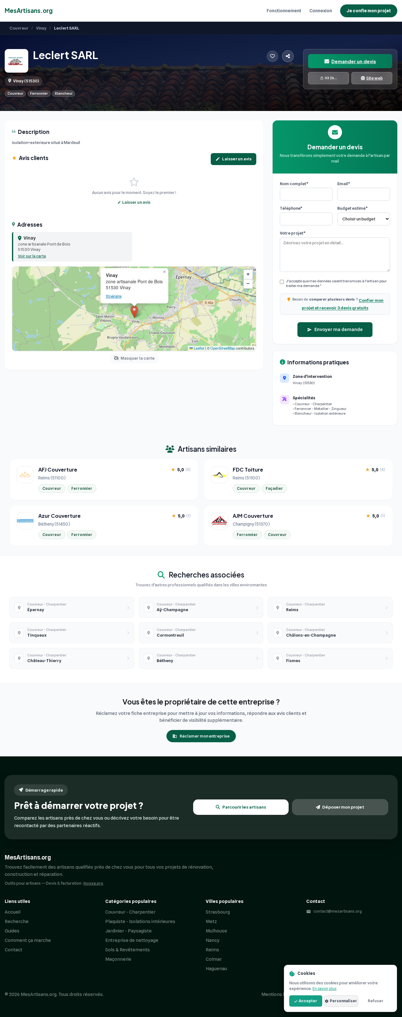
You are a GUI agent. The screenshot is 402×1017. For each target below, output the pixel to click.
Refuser (375, 1000)
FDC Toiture (248, 470)
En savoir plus (324, 988)
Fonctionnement (284, 10)
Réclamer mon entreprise (205, 735)
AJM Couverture (253, 516)
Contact (13, 950)
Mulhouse (216, 931)
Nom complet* (294, 183)
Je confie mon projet (368, 10)
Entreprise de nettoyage (131, 940)
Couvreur (19, 27)
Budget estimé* (352, 208)
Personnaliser (343, 1000)
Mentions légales (280, 994)
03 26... (331, 78)
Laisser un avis (237, 158)
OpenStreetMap (222, 348)
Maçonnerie (118, 959)
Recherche (17, 921)
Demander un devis (353, 61)
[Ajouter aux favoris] (273, 56)
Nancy (213, 940)
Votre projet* (293, 232)
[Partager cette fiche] (288, 56)
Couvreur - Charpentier (130, 912)
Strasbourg (218, 912)
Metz (211, 921)
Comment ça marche (28, 940)
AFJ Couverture (57, 470)
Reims (212, 950)
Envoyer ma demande (338, 329)
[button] (72, 247)
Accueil (12, 912)
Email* (343, 183)
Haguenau (216, 968)
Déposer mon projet (343, 807)
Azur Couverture (59, 516)
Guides (12, 931)
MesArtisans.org (29, 10)
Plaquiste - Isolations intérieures (140, 921)
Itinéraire (114, 296)
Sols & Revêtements (127, 950)
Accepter (308, 1000)
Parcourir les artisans (244, 807)
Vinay (41, 27)
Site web (374, 77)
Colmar (214, 959)
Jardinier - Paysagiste (128, 931)
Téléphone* (291, 208)
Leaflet (198, 348)
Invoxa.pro (93, 883)
